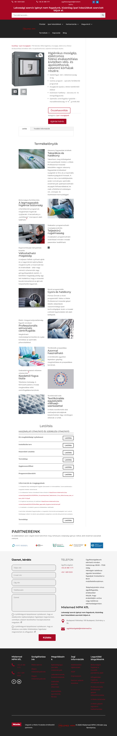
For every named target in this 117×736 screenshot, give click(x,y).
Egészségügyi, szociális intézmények (57, 667)
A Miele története (98, 699)
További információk (42, 129)
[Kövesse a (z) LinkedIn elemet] (97, 2)
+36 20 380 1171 (67, 568)
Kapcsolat (56, 33)
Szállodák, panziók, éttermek (55, 684)
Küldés (47, 637)
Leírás (24, 129)
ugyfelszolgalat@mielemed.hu (79, 628)
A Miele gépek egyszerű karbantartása (97, 706)
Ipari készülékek (54, 24)
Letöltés (68, 438)
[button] (41, 55)
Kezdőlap (15, 46)
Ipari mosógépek (25, 46)
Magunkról (85, 24)
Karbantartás (71, 24)
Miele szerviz (36, 665)
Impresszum (76, 676)
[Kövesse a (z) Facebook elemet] (93, 2)
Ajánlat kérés (57, 121)
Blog (65, 33)
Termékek (43, 33)
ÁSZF (73, 672)
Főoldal (42, 24)
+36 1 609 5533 (67, 572)
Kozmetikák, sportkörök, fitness (56, 694)
